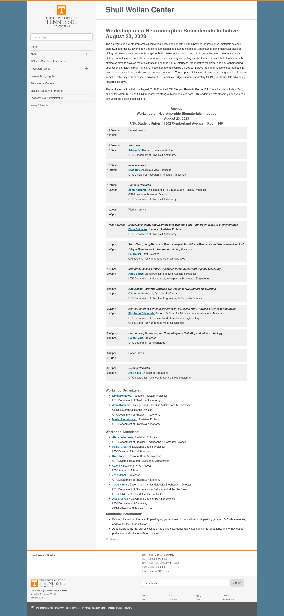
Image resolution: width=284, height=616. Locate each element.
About (33, 54)
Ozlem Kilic (119, 465)
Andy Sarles (136, 273)
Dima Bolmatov (137, 229)
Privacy (226, 595)
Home (33, 47)
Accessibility (228, 599)
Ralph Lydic (135, 338)
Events (113, 538)
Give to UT (200, 599)
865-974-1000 (37, 597)
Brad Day (134, 170)
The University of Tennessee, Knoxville (61, 15)
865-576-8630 (157, 566)
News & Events (39, 105)
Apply (198, 595)
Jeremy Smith (120, 484)
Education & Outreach (43, 83)
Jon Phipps (135, 373)
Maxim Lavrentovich (124, 419)
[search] (61, 37)
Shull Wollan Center (140, 9)
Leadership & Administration (46, 98)
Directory (173, 599)
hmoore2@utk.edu (159, 571)
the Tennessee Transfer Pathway (116, 607)
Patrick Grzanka (121, 446)
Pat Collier (134, 254)
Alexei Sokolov (121, 498)
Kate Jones (119, 456)
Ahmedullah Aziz (122, 437)
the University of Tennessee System (73, 607)
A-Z (170, 595)
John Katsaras (137, 190)
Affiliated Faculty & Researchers (49, 61)
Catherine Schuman (140, 293)
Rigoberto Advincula (141, 313)
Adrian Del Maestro (140, 150)
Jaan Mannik (119, 475)
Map (144, 599)
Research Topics (40, 68)
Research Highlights (42, 76)
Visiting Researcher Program (47, 90)
